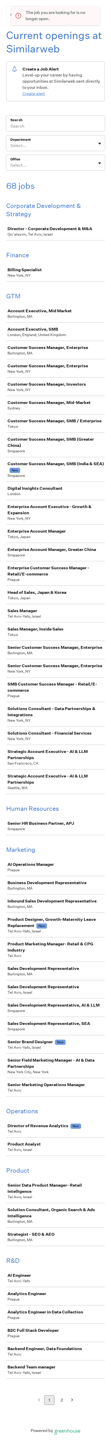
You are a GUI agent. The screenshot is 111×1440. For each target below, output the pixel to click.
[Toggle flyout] (100, 144)
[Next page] (72, 1400)
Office (15, 159)
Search (16, 120)
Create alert (33, 93)
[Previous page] (39, 1400)
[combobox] (10, 146)
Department (20, 139)
